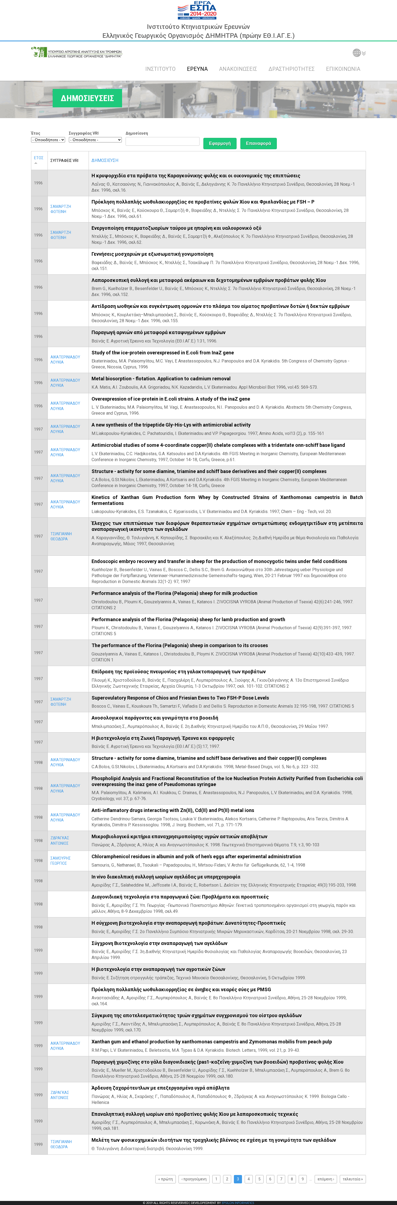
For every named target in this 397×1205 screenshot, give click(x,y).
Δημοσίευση (137, 133)
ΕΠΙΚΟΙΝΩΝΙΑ (343, 69)
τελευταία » (353, 1179)
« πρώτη (165, 1179)
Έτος (35, 133)
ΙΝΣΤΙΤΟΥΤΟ (160, 69)
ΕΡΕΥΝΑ (197, 69)
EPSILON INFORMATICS (238, 1202)
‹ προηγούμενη (194, 1179)
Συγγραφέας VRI (84, 133)
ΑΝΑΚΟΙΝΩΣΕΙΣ (238, 69)
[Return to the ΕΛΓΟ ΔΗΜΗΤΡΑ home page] (77, 52)
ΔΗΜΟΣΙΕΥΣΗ (105, 160)
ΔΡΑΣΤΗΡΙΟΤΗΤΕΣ (291, 69)
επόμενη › (326, 1179)
